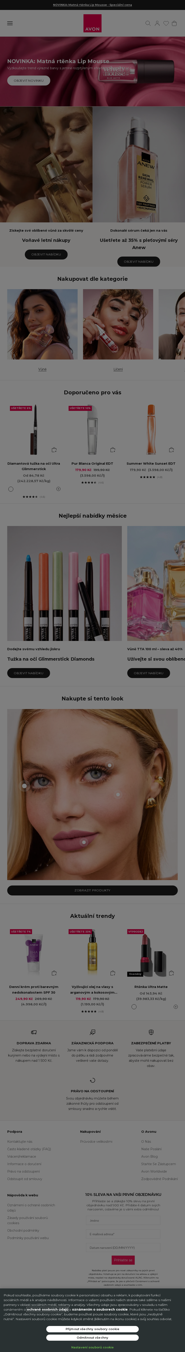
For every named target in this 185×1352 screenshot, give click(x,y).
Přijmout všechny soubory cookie (92, 1329)
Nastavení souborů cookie (92, 1347)
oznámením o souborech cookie (100, 1309)
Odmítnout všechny (92, 1337)
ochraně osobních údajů (47, 1309)
